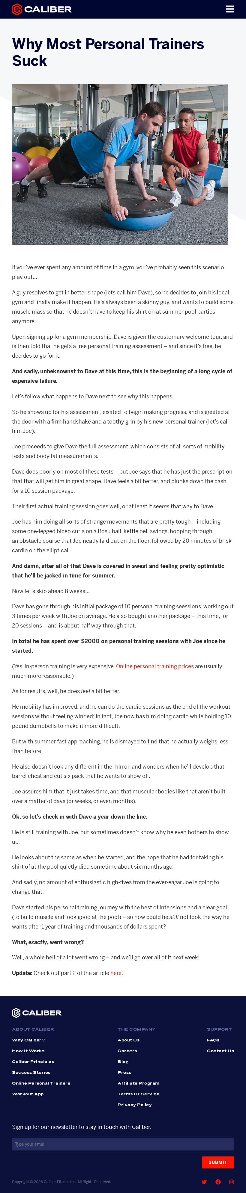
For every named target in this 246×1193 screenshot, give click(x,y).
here (116, 973)
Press (124, 1072)
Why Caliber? (28, 1040)
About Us (129, 1040)
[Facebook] (218, 1182)
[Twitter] (204, 1182)
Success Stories (31, 1072)
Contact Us (220, 1051)
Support (219, 1029)
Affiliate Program (139, 1083)
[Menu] (230, 9)
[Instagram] (231, 1182)
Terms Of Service (138, 1094)
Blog (123, 1061)
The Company (137, 1029)
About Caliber (33, 1029)
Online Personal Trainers (41, 1083)
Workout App (28, 1094)
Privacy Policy (135, 1105)
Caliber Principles (33, 1061)
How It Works (28, 1051)
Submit (217, 1162)
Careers (127, 1051)
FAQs (213, 1040)
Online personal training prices (155, 666)
